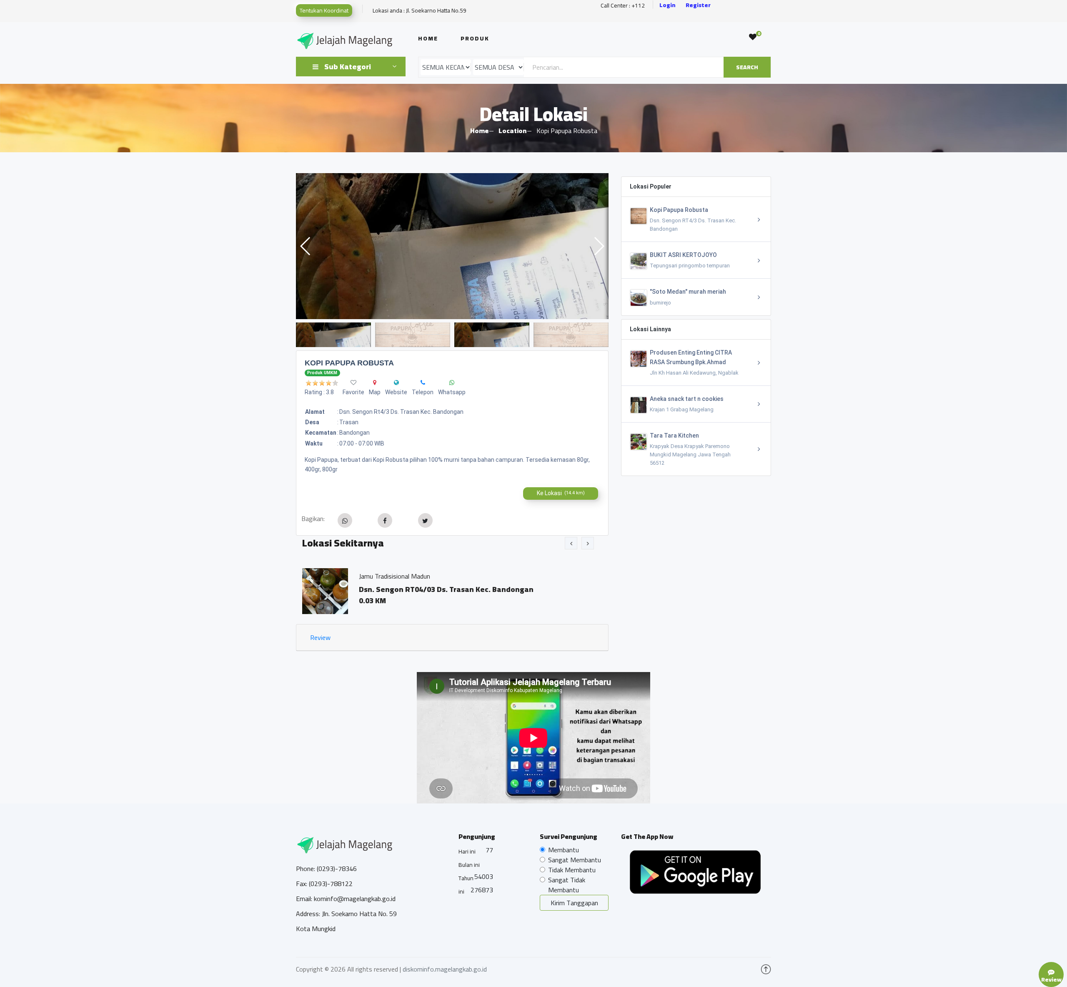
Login (667, 5)
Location (512, 131)
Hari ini (467, 851)
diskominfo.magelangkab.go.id (445, 969)
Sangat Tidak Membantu (566, 885)
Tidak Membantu (572, 870)
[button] (598, 246)
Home (428, 38)
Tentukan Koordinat (324, 10)
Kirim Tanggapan (574, 902)
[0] (752, 37)
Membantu (563, 850)
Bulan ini (469, 864)
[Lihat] (452, 246)
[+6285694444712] (423, 382)
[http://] (396, 382)
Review (320, 637)
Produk (475, 38)
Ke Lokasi (561, 493)
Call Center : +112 (623, 5)
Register (698, 5)
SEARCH (747, 67)
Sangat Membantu (574, 860)
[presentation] (571, 543)
